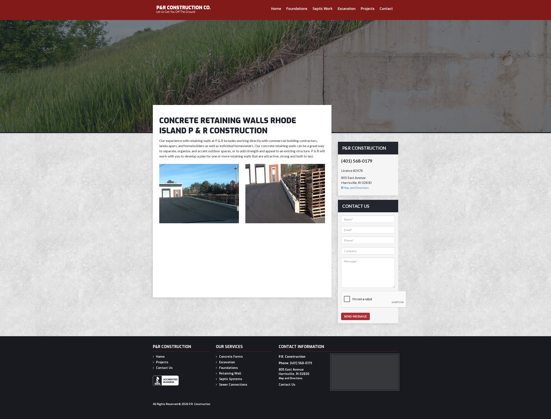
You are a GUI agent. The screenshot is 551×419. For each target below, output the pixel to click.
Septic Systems (230, 379)
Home (276, 8)
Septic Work (323, 8)
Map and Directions (356, 187)
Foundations (296, 8)
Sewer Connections (233, 385)
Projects (368, 8)
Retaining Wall (230, 373)
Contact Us (164, 368)
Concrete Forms (231, 357)
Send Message (355, 316)
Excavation (347, 8)
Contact (386, 8)
